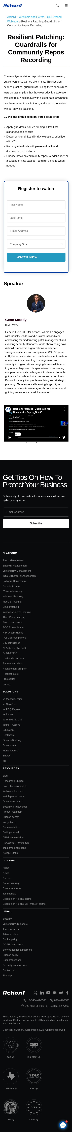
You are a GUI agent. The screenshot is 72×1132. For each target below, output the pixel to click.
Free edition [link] (9, 678)
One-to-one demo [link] (12, 801)
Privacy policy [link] (10, 934)
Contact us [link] (9, 970)
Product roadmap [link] (12, 811)
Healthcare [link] (9, 735)
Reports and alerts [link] (13, 663)
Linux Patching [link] (11, 606)
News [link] (6, 873)
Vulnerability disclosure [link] (15, 923)
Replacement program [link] (15, 668)
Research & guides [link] (13, 780)
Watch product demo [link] (14, 796)
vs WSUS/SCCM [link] (12, 719)
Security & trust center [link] (15, 806)
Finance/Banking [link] (12, 740)
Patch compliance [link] (12, 622)
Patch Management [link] (13, 560)
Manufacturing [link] (10, 750)
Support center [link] (11, 816)
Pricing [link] (6, 684)
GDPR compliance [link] (13, 944)
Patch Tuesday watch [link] (14, 786)
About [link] (6, 867)
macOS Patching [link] (12, 601)
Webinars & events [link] (13, 791)
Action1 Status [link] (11, 852)
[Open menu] (66, 5)
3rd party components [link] (15, 965)
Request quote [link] (11, 673)
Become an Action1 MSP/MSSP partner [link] (24, 903)
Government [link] (9, 745)
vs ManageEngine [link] (12, 698)
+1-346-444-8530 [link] (36, 1000)
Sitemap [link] (7, 975)
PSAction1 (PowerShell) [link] (16, 842)
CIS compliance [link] (11, 642)
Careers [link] (7, 878)
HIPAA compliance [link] (13, 632)
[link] (12, 5)
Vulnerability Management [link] (17, 570)
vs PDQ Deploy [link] (11, 709)
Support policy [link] (10, 954)
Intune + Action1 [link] (11, 724)
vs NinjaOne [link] (9, 704)
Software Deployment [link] (14, 581)
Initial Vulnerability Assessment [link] (19, 575)
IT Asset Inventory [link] (13, 591)
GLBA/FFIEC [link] (10, 653)
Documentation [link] (11, 827)
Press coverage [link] (11, 883)
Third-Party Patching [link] (14, 617)
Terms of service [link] (12, 929)
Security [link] (7, 918)
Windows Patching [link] (13, 596)
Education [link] (8, 729)
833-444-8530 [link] (61, 1000)
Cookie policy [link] (10, 939)
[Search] (57, 5)
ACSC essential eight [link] (14, 648)
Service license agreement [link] (17, 949)
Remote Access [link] (11, 586)
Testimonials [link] (9, 893)
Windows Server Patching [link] (17, 612)
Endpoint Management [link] (15, 565)
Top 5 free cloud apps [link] (14, 847)
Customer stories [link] (12, 888)
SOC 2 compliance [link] (13, 627)
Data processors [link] (12, 959)
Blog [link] (5, 775)
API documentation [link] (13, 837)
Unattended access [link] (13, 658)
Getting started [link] (11, 832)
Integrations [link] (9, 822)
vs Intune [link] (8, 714)
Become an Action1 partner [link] (17, 898)
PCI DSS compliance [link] (14, 637)
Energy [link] (7, 755)
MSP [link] (5, 760)
